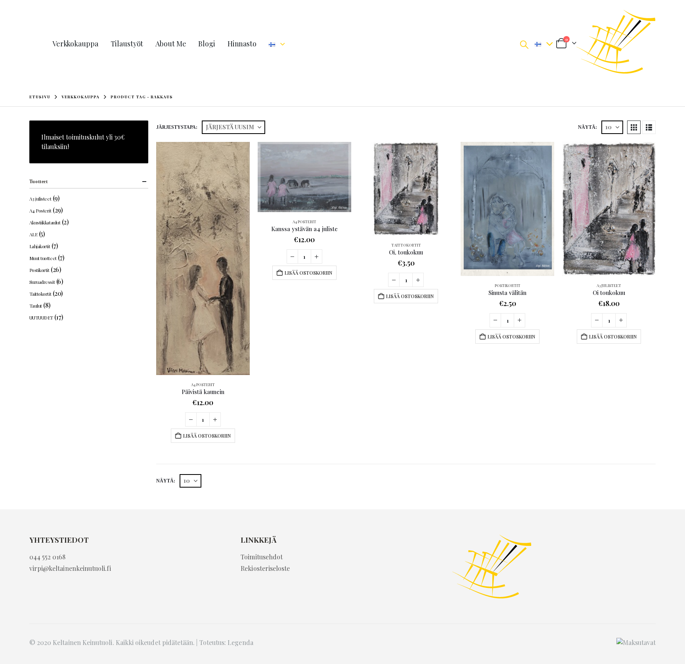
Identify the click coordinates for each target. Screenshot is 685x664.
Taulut (35, 305)
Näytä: (587, 127)
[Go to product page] (203, 258)
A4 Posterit (203, 384)
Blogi (206, 43)
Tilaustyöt (127, 43)
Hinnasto (242, 43)
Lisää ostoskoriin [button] (207, 435)
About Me (170, 43)
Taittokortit (406, 245)
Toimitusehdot (262, 557)
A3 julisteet (609, 285)
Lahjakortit (39, 246)
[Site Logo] (616, 43)
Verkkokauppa (75, 43)
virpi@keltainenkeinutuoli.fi (70, 568)
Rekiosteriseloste (265, 568)
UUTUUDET (41, 317)
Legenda (240, 642)
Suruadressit (42, 282)
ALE (33, 234)
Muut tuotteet (43, 258)
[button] (524, 44)
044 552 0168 (47, 557)
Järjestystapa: (176, 127)
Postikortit (507, 285)
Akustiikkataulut (44, 222)
